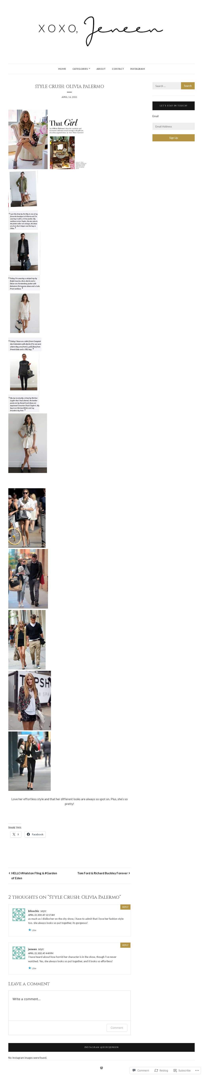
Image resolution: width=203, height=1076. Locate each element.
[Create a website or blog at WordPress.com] (101, 1068)
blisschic (33, 911)
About (101, 68)
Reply (125, 907)
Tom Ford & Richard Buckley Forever (102, 873)
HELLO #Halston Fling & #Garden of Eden (34, 875)
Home (62, 68)
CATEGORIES (80, 68)
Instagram (137, 68)
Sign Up (173, 137)
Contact (118, 68)
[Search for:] (173, 86)
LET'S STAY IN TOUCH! (173, 105)
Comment (117, 1027)
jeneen (32, 949)
